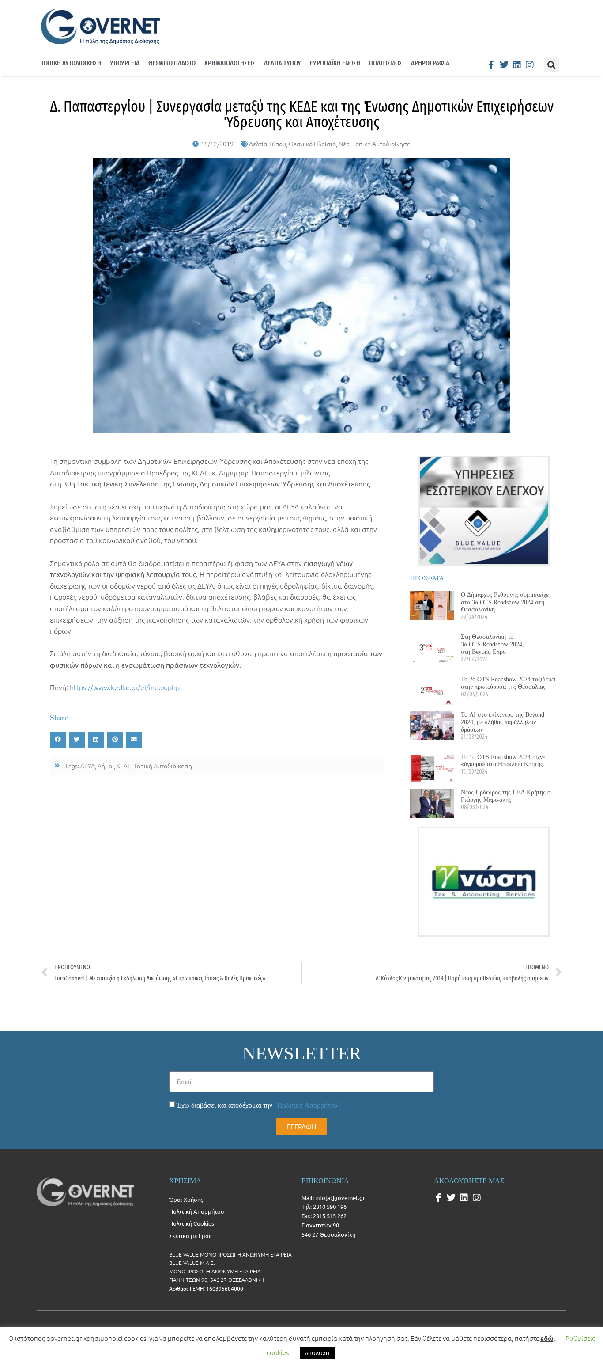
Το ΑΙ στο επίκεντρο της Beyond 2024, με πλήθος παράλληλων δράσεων (502, 722)
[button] (551, 64)
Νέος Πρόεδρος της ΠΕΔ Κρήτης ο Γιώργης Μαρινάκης (505, 796)
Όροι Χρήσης (186, 1199)
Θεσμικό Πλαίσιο (312, 143)
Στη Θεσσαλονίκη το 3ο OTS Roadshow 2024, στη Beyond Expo (492, 644)
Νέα (344, 143)
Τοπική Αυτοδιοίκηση (381, 143)
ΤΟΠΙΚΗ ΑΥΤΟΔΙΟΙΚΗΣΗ (71, 63)
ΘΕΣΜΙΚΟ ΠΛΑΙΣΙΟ (172, 63)
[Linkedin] (517, 65)
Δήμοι (106, 765)
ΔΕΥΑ (87, 765)
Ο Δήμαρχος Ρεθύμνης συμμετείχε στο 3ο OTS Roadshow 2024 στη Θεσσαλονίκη (505, 602)
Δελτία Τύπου (267, 143)
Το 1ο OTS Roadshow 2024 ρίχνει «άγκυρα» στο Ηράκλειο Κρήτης (504, 760)
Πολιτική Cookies (191, 1223)
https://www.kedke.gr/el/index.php (125, 687)
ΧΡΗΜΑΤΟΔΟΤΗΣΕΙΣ (229, 63)
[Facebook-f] (491, 65)
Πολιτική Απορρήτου (196, 1211)
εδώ (547, 1338)
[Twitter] (504, 65)
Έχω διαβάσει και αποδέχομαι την (258, 1105)
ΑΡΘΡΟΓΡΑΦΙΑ (430, 63)
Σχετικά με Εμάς (190, 1235)
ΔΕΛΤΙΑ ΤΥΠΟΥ (282, 63)
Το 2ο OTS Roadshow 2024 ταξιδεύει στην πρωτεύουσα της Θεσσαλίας (508, 683)
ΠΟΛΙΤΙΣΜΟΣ (385, 63)
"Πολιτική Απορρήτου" (307, 1105)
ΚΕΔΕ (124, 765)
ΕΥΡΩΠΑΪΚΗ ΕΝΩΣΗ (335, 63)
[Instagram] (529, 65)
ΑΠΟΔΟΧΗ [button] (317, 1352)
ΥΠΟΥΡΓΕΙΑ (124, 63)
